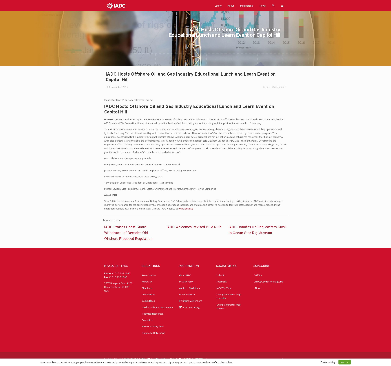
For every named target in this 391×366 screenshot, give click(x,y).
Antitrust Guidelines (189, 288)
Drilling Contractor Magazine (268, 281)
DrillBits (258, 275)
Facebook (221, 281)
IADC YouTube (224, 288)
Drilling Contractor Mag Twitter (228, 306)
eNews (257, 288)
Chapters (147, 288)
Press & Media (187, 294)
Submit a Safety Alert (153, 326)
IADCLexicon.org (191, 307)
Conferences (148, 294)
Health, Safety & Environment (157, 307)
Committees (148, 300)
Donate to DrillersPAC (153, 332)
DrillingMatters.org (192, 300)
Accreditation (149, 275)
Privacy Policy (186, 281)
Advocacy (147, 281)
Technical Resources (152, 313)
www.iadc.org (186, 208)
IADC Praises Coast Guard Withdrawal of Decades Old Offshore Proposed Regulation (128, 233)
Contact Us (147, 320)
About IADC (185, 275)
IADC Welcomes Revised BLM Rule (193, 227)
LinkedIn (220, 275)
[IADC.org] (116, 5)
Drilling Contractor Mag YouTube (228, 296)
